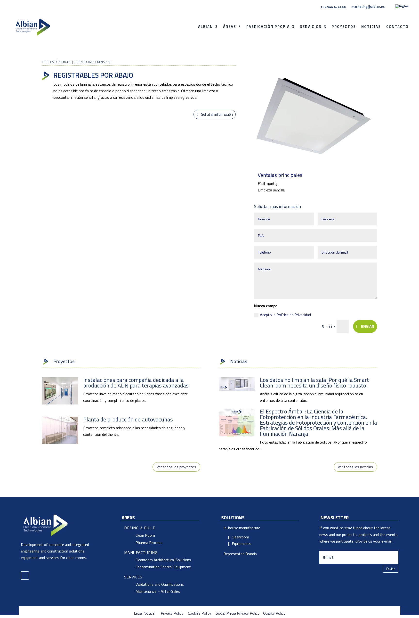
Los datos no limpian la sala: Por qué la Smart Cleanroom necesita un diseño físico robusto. (314, 383)
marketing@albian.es (368, 6)
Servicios (311, 26)
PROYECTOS (344, 26)
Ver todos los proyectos (176, 467)
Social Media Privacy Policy (237, 613)
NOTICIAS (371, 26)
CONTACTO (397, 26)
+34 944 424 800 (333, 6)
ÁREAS (229, 26)
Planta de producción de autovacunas (128, 419)
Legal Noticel (144, 613)
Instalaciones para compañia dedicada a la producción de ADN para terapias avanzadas (136, 383)
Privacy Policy (172, 613)
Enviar (367, 326)
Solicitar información (217, 114)
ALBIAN (205, 26)
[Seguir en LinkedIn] (25, 575)
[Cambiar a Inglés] (402, 7)
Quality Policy (274, 613)
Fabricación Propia (268, 26)
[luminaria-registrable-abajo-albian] (315, 162)
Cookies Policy (199, 613)
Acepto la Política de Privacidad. (286, 315)
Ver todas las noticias (355, 467)
